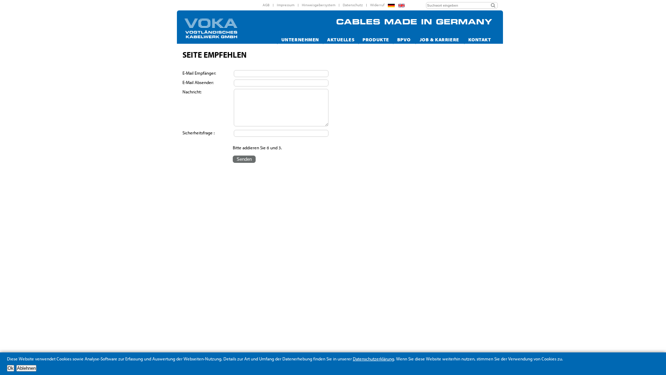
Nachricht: (192, 91)
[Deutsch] (391, 5)
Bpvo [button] (403, 39)
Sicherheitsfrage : (198, 132)
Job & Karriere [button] (439, 39)
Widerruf (377, 4)
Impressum (285, 4)
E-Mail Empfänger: (199, 73)
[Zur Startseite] (223, 28)
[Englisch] (401, 5)
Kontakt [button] (479, 39)
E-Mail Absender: (198, 82)
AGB (266, 4)
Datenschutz (353, 4)
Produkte (375, 39)
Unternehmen (300, 39)
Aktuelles (341, 39)
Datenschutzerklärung (373, 358)
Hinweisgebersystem (318, 4)
